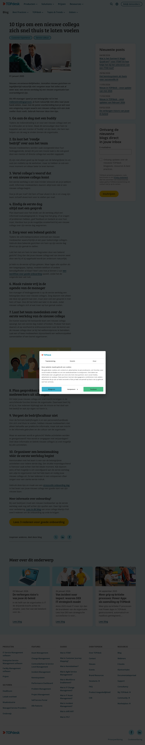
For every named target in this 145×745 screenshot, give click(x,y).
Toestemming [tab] (50, 361)
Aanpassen (71, 389)
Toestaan (93, 389)
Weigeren (51, 389)
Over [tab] (94, 361)
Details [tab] (72, 361)
